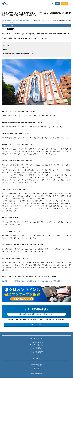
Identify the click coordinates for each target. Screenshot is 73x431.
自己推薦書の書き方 (33, 281)
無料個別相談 (64, 3)
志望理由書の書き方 (20, 281)
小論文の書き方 (45, 281)
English (57, 3)
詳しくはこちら (36, 324)
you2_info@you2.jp (37, 345)
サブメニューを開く (8, 25)
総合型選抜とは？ (7, 281)
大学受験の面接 (56, 281)
